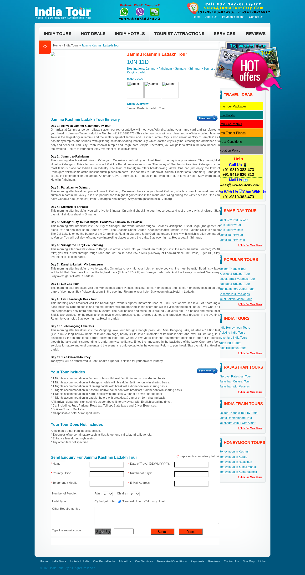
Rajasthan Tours (243, 367)
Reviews (214, 561)
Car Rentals (228, 124)
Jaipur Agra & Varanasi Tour (237, 278)
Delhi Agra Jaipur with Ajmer (237, 423)
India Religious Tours (232, 348)
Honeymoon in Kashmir (234, 451)
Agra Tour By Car (230, 225)
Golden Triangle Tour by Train (238, 413)
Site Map (248, 561)
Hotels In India (79, 561)
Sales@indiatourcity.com (238, 185)
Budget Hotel (108, 501)
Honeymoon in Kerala (233, 456)
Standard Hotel (132, 501)
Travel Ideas (238, 94)
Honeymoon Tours (244, 442)
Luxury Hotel (157, 501)
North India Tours (230, 343)
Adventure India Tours (233, 337)
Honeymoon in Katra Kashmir (238, 471)
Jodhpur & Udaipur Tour (234, 283)
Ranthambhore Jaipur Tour (236, 288)
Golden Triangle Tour (232, 268)
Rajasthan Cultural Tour (234, 381)
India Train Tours (243, 404)
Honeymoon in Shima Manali (238, 466)
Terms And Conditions (172, 561)
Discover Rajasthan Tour (235, 376)
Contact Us (256, 17)
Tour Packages (231, 106)
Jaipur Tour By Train (232, 240)
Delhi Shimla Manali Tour (235, 299)
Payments (197, 561)
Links (262, 561)
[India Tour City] (64, 6)
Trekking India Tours (232, 332)
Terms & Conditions (228, 141)
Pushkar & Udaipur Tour (234, 273)
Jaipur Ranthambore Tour (235, 418)
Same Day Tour (240, 211)
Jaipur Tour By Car (231, 235)
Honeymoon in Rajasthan (235, 461)
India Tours (236, 318)
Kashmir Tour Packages (234, 294)
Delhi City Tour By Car (233, 220)
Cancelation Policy (227, 150)
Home (197, 17)
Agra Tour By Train (231, 230)
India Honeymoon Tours (234, 327)
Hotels (225, 115)
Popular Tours (241, 259)
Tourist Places (230, 133)
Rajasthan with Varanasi (234, 386)
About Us (211, 17)
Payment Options (233, 17)
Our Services (144, 561)
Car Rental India (104, 561)
